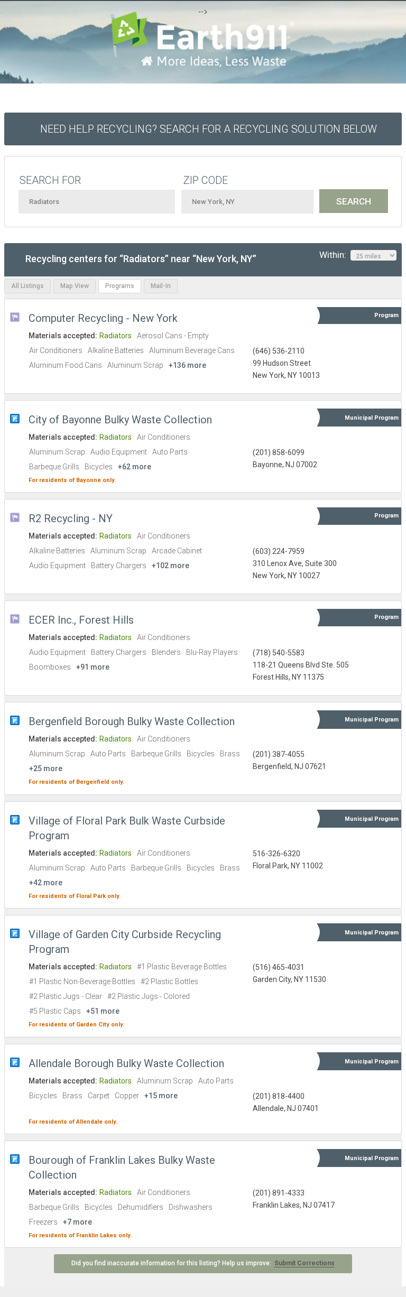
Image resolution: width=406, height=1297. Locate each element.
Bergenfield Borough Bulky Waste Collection (132, 721)
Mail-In (161, 286)
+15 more (161, 1095)
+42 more (45, 882)
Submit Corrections (304, 1263)
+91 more (92, 667)
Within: (334, 254)
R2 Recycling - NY (71, 518)
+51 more (102, 1011)
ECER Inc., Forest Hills (81, 620)
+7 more (77, 1222)
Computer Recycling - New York (103, 318)
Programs (119, 286)
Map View (74, 286)
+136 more (187, 365)
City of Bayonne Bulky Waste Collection (120, 419)
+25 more (45, 768)
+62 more (134, 466)
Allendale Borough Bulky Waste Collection (126, 1063)
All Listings (27, 286)
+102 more (170, 565)
